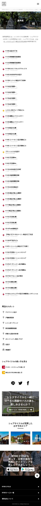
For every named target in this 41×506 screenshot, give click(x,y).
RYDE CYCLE (5, 9)
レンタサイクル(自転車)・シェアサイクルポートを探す (24, 9)
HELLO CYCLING (20, 41)
